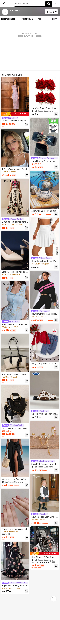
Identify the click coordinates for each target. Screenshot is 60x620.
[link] (5, 12)
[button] (4, 3)
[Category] (10, 3)
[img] (15, 114)
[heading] (26, 10)
